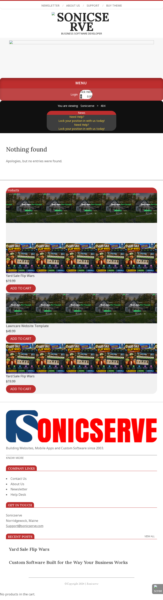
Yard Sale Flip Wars (20, 275)
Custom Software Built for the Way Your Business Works (68, 562)
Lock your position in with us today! (81, 121)
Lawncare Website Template (27, 326)
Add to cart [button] (20, 288)
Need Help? (71, 117)
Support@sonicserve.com (24, 526)
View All (150, 536)
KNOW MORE (15, 458)
